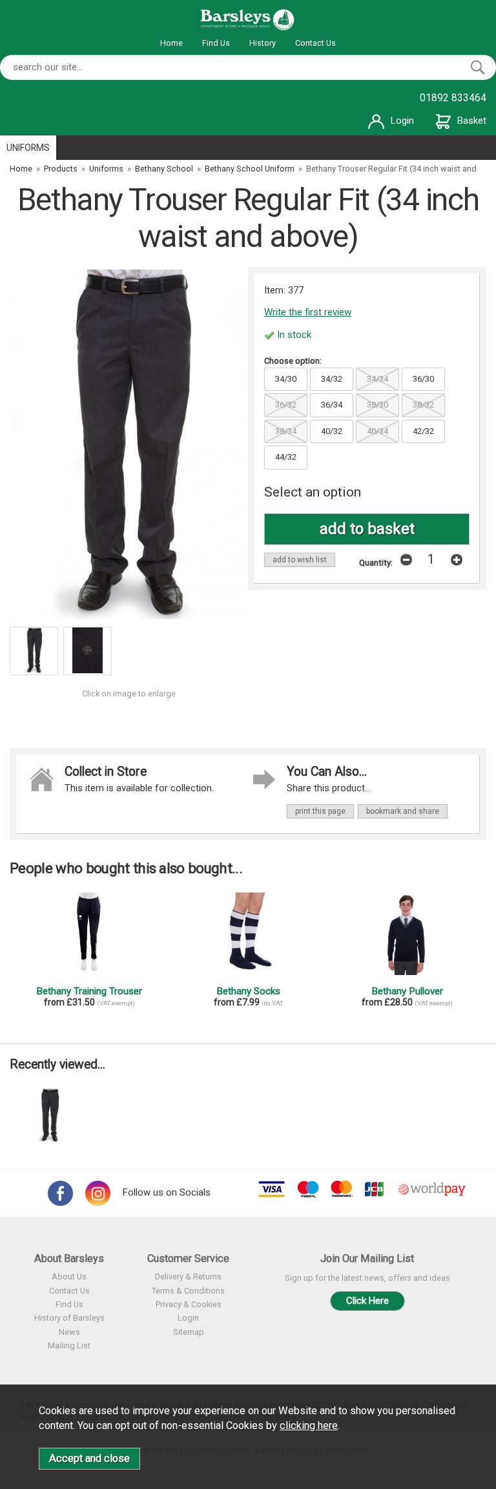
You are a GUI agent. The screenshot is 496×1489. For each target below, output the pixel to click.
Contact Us (315, 43)
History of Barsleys (69, 1318)
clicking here (309, 1425)
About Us (69, 1276)
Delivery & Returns (188, 1276)
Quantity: (376, 562)
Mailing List (69, 1345)
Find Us (216, 43)
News (69, 1332)
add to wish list (300, 559)
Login (402, 120)
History (262, 43)
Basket (471, 120)
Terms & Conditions (188, 1291)
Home (171, 43)
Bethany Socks (248, 991)
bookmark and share (402, 811)
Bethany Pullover (407, 991)
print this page (320, 811)
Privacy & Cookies (189, 1304)
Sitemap (188, 1332)
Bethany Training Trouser (89, 991)
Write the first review (307, 312)
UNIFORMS (28, 148)
